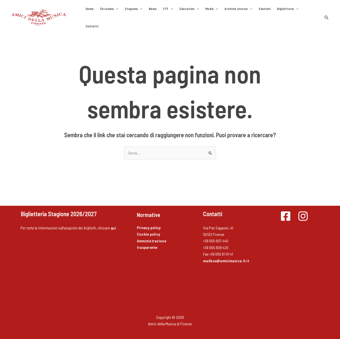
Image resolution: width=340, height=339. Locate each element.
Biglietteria (285, 9)
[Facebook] (285, 216)
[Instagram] (303, 216)
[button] (116, 8)
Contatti (92, 26)
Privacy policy (149, 227)
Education (186, 9)
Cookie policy (148, 234)
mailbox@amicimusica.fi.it (226, 260)
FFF (166, 9)
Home (90, 9)
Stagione (131, 9)
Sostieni (265, 9)
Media (209, 9)
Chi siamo (107, 9)
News (153, 9)
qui (113, 227)
